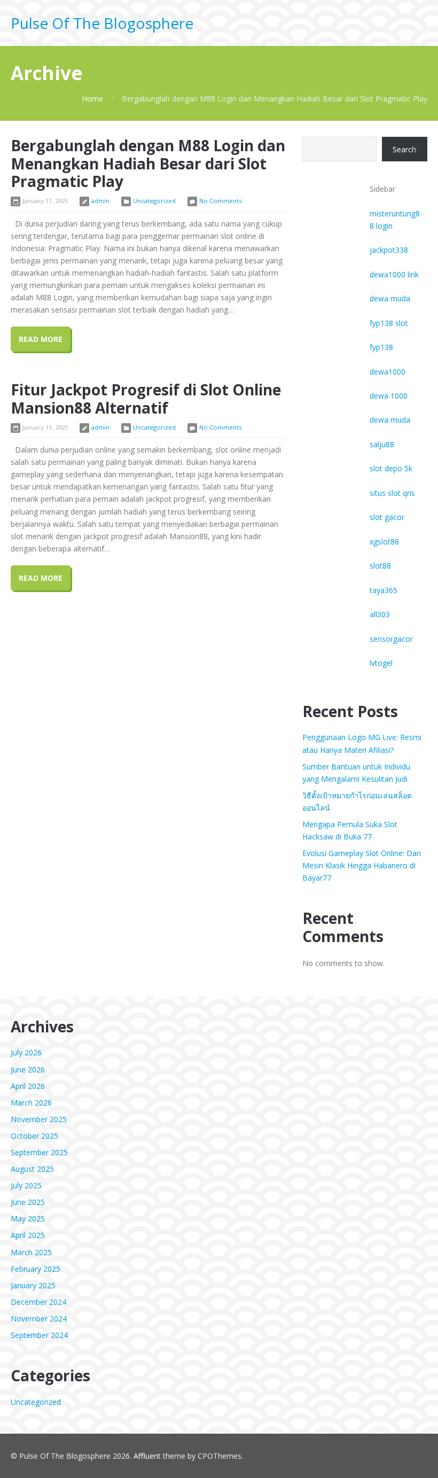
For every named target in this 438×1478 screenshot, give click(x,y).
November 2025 (39, 1119)
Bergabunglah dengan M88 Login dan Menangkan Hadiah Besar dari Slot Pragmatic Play (148, 163)
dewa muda (390, 298)
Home (92, 99)
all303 (380, 614)
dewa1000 (387, 372)
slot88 (380, 566)
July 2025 (26, 1185)
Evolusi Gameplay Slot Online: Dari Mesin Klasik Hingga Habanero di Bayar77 (361, 865)
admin (100, 201)
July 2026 (26, 1052)
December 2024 (38, 1302)
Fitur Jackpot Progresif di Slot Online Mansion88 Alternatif (146, 398)
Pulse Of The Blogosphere (102, 23)
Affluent (147, 1456)
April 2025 (28, 1235)
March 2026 (31, 1103)
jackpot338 (389, 250)
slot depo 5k (391, 468)
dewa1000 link (394, 274)
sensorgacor (391, 639)
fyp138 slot (389, 323)
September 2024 (39, 1335)
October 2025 (34, 1136)
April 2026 (28, 1086)
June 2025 (28, 1202)
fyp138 (381, 347)
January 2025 (33, 1285)
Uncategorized (154, 201)
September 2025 (39, 1152)
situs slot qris (392, 493)
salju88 (382, 444)
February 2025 (35, 1269)
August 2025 (32, 1169)
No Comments (220, 201)
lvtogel (381, 663)
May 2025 (28, 1218)
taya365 (383, 590)
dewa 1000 (389, 396)
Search (404, 149)
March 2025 (31, 1252)
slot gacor (387, 517)
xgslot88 (384, 541)
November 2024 (39, 1318)
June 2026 (28, 1069)
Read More (40, 339)
